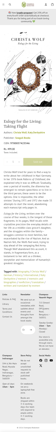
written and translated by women (22, 285)
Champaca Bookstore (31, 427)
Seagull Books (22, 137)
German (8, 275)
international (31, 275)
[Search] (10, 4)
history (18, 275)
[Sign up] (31, 330)
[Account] (46, 4)
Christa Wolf (20, 132)
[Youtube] (51, 360)
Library (5, 303)
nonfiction (24, 282)
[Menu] (3, 4)
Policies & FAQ (9, 299)
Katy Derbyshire (36, 132)
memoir (22, 278)
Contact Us (7, 316)
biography (23, 271)
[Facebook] (41, 360)
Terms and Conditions (7, 310)
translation (38, 282)
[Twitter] (41, 365)
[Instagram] (46, 360)
